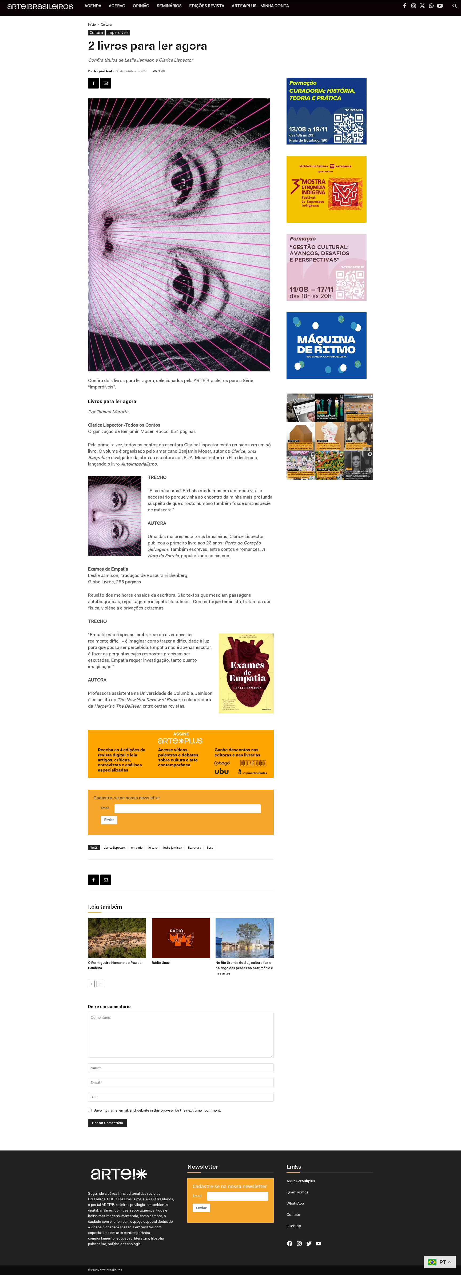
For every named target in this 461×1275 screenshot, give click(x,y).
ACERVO (117, 6)
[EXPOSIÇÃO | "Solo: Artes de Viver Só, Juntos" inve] (301, 436)
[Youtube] (440, 6)
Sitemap (294, 1225)
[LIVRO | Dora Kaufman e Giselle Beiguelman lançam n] (358, 436)
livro (210, 847)
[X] (422, 6)
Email (105, 808)
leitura (152, 847)
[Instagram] (414, 6)
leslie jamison (172, 847)
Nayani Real (103, 71)
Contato (293, 1214)
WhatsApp (295, 1203)
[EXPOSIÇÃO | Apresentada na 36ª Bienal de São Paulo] (358, 408)
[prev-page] (91, 984)
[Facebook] (405, 6)
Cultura (96, 32)
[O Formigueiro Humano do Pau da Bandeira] (117, 938)
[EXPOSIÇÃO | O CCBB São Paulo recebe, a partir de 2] (329, 436)
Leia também (105, 907)
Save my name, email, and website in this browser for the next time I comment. (157, 1110)
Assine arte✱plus (301, 1180)
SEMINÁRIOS (169, 6)
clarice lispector (114, 847)
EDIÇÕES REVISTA (206, 6)
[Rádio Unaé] (181, 938)
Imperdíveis (118, 32)
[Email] (105, 83)
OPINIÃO (141, 6)
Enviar (109, 820)
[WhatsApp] (431, 6)
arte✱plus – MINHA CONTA (260, 6)
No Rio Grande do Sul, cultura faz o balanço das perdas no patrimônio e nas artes (244, 968)
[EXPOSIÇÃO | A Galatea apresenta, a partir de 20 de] (329, 465)
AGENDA (93, 6)
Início (92, 24)
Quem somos (297, 1192)
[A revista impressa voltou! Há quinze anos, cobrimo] (301, 408)
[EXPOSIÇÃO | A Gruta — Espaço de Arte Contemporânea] (301, 465)
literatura (194, 847)
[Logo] (43, 8)
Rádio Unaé (161, 963)
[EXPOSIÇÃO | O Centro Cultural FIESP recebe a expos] (329, 408)
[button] (454, 6)
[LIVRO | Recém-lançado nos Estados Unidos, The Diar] (358, 465)
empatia (136, 847)
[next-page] (100, 984)
